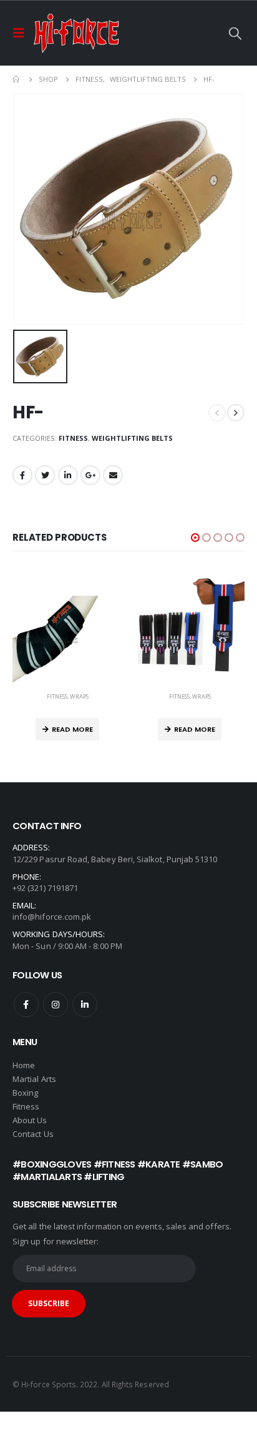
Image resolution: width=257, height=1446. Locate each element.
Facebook (22, 475)
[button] (195, 537)
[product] (67, 627)
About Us (29, 1120)
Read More (72, 729)
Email (113, 475)
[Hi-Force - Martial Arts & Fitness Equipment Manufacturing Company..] (76, 33)
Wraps (79, 696)
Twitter (45, 475)
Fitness (73, 438)
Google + (90, 475)
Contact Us (33, 1133)
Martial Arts (34, 1078)
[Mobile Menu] (22, 33)
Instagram (55, 1004)
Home (23, 1065)
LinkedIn (68, 475)
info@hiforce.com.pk (51, 916)
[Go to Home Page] (16, 79)
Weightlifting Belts (132, 438)
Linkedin (84, 1004)
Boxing (25, 1092)
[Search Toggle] (235, 33)
